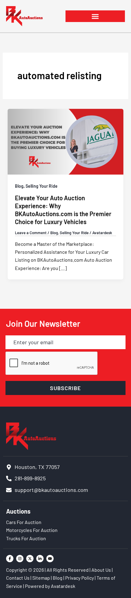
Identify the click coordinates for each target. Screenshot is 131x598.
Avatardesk (63, 586)
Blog (19, 186)
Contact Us (18, 578)
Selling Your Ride (42, 186)
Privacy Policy (79, 578)
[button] (95, 16)
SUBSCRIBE (65, 388)
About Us (101, 570)
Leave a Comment (31, 232)
